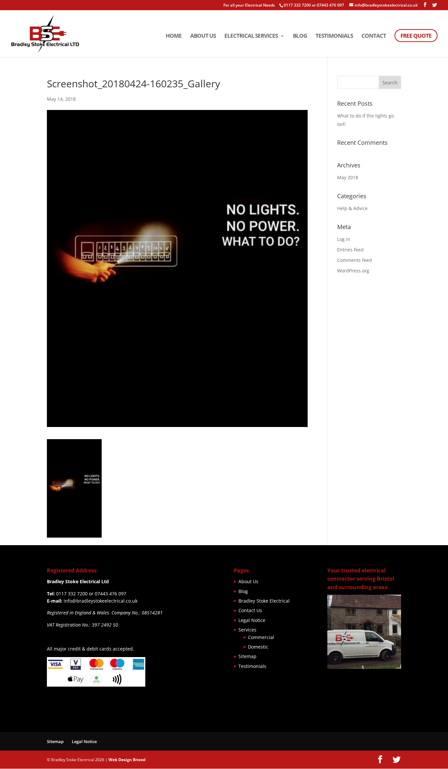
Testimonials (334, 36)
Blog (300, 36)
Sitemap (247, 656)
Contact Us (250, 610)
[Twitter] (434, 5)
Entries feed (350, 249)
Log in (343, 239)
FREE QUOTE (416, 35)
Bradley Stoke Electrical (264, 601)
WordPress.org (353, 270)
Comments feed (354, 260)
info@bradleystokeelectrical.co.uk (100, 601)
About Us (203, 36)
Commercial (261, 637)
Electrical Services (251, 36)
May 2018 (347, 177)
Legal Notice (251, 620)
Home (174, 36)
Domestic (258, 647)
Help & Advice (352, 208)
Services (247, 630)
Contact (373, 36)
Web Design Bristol (127, 759)
